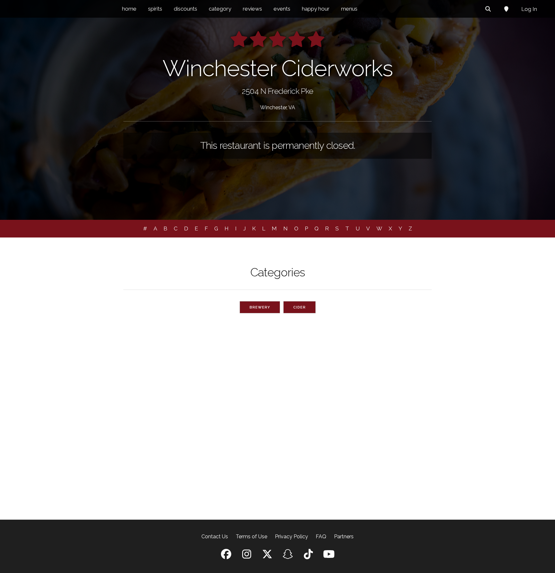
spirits (155, 8)
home (129, 8)
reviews (252, 8)
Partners (344, 536)
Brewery (260, 307)
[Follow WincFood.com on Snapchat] (287, 556)
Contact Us (214, 536)
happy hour (316, 8)
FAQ (321, 536)
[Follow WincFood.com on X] (267, 556)
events (282, 8)
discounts (185, 8)
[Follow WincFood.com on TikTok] (308, 556)
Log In (529, 9)
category (220, 8)
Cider (299, 307)
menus (349, 8)
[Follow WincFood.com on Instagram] (246, 556)
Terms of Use (251, 536)
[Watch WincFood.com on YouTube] (329, 556)
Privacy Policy (291, 536)
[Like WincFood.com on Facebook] (226, 556)
